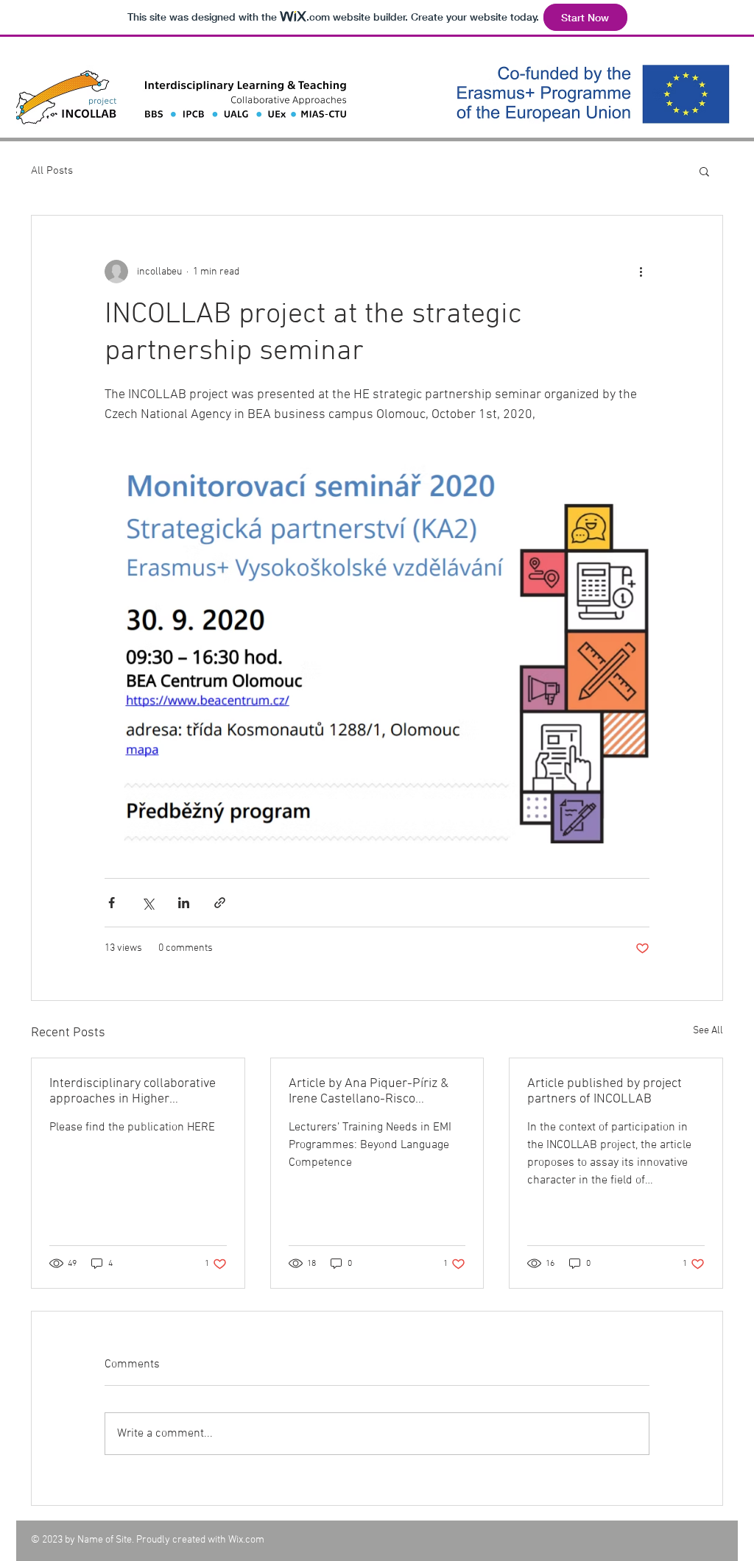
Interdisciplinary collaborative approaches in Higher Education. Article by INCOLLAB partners (137, 1091)
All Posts (52, 170)
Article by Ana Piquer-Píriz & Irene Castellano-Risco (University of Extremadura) (368, 1091)
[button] (704, 171)
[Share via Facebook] (112, 903)
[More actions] (640, 271)
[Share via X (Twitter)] (148, 903)
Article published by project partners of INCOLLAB (604, 1091)
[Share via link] (220, 903)
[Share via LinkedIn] (184, 903)
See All (708, 1030)
